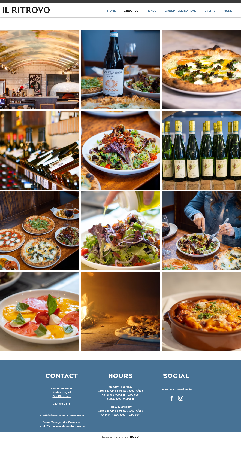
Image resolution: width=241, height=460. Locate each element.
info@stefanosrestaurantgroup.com (62, 414)
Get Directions (62, 396)
